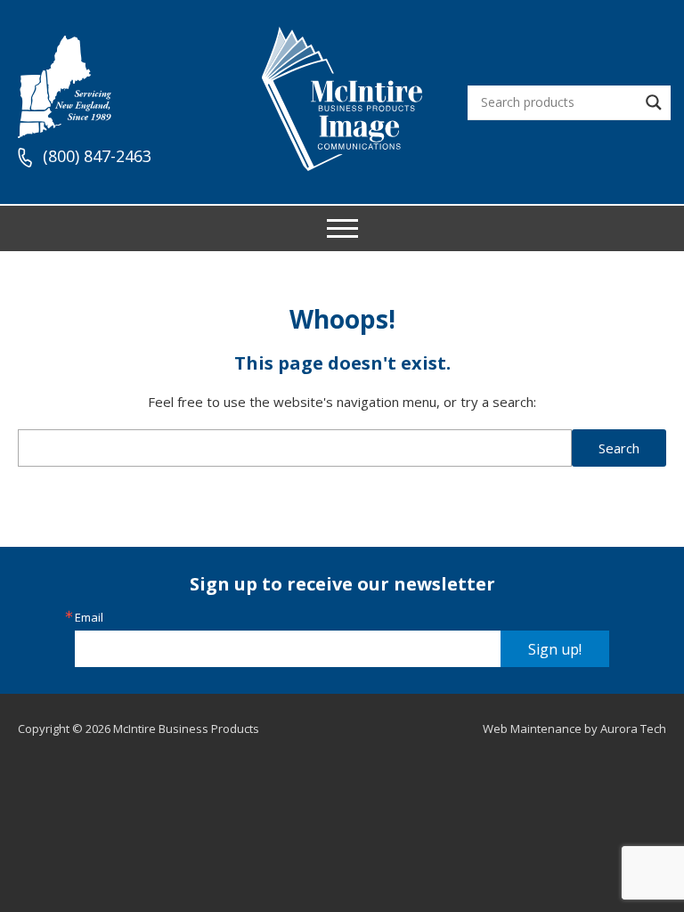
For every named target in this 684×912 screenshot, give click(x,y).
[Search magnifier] (653, 102)
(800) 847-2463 (97, 157)
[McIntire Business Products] (342, 164)
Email (89, 617)
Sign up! (555, 649)
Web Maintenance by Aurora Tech (574, 729)
